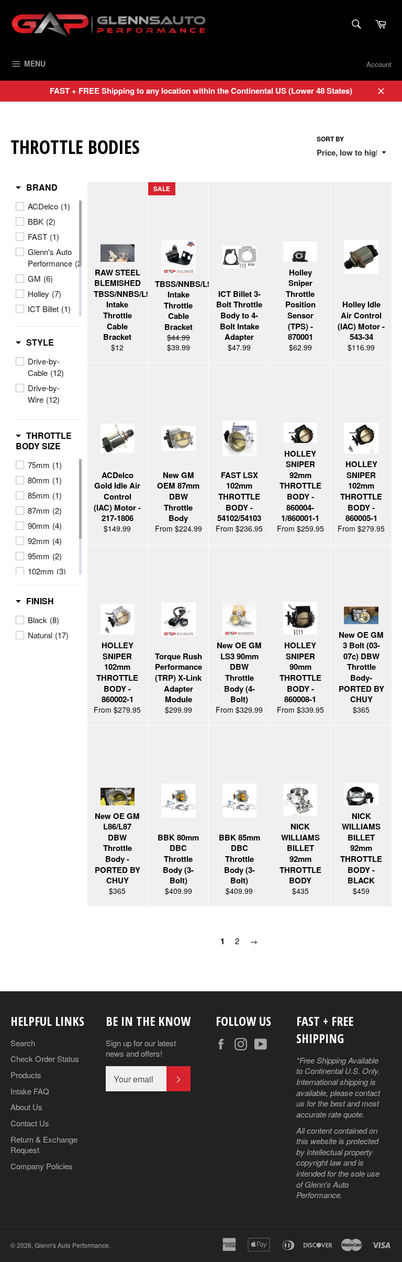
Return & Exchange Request (43, 1145)
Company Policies (41, 1165)
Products (25, 1074)
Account (379, 64)
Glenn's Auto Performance (72, 1245)
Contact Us (29, 1122)
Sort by (330, 139)
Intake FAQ (29, 1091)
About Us (26, 1106)
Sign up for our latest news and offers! (141, 1048)
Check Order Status (44, 1058)
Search (22, 1042)
